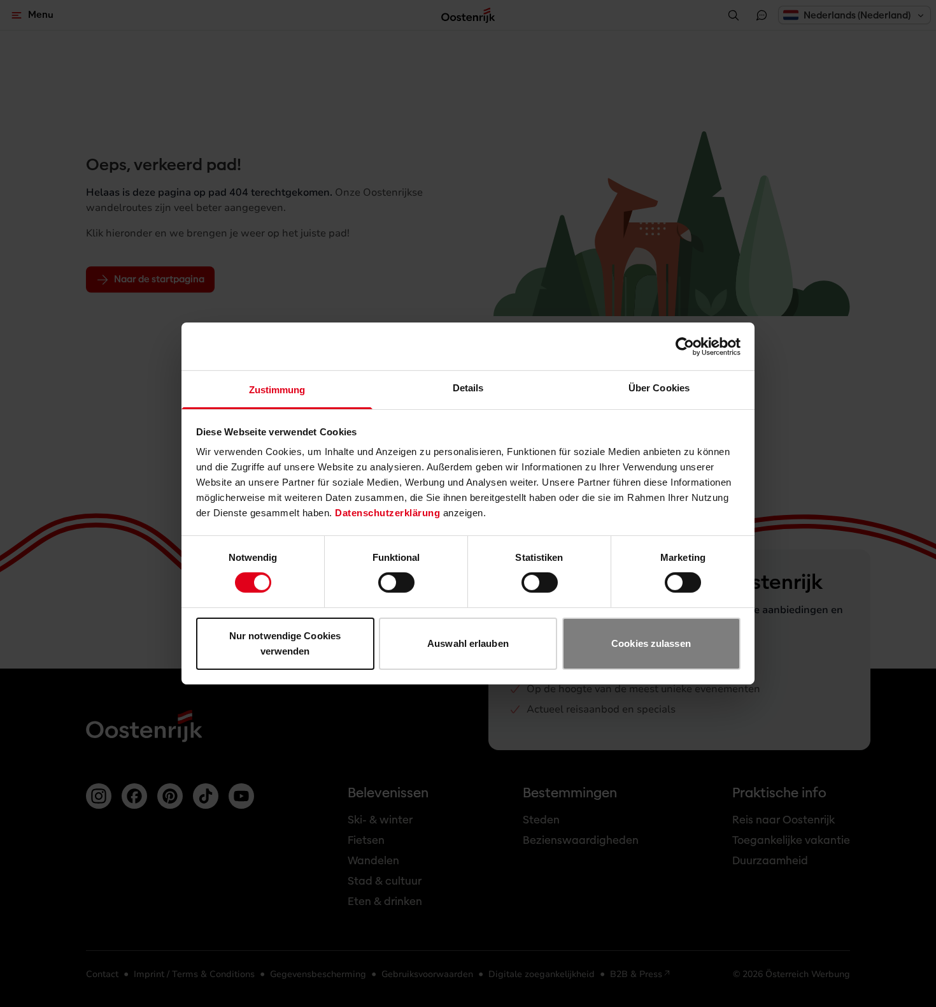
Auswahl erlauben (468, 643)
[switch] (396, 582)
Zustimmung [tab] (277, 389)
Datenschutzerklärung (387, 512)
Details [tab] (468, 387)
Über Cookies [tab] (659, 387)
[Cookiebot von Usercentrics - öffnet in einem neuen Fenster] (685, 346)
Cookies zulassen (651, 643)
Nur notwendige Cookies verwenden (285, 643)
